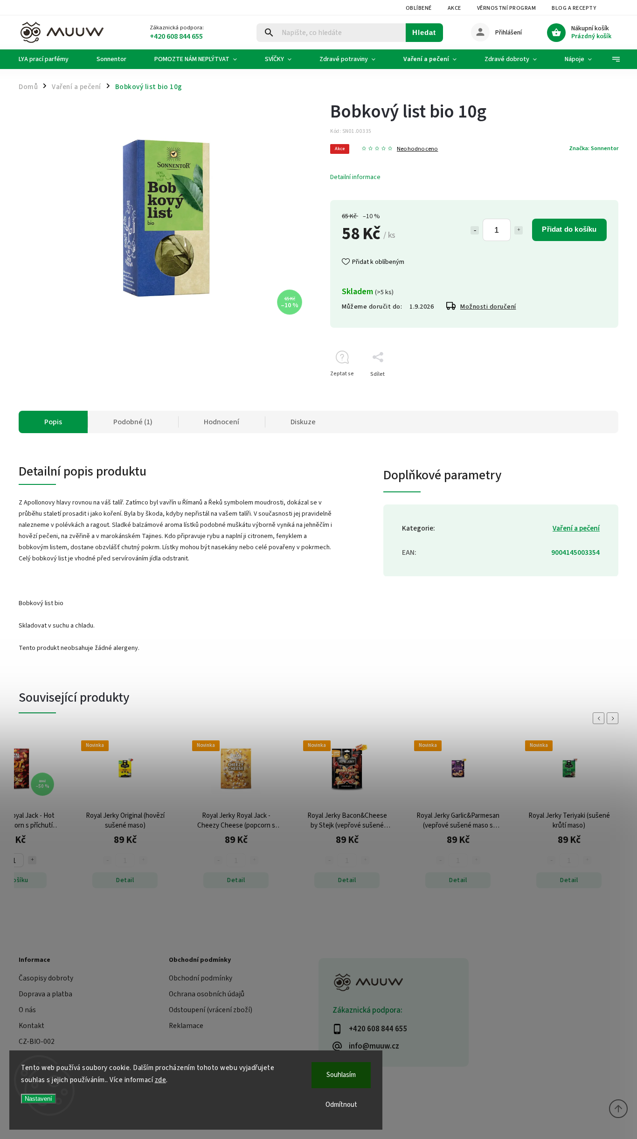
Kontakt (31, 1026)
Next (614, 718)
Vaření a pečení (576, 528)
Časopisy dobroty (46, 978)
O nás (27, 1010)
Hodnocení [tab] (221, 422)
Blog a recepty (574, 8)
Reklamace (186, 1026)
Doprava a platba (45, 994)
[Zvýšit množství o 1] (518, 230)
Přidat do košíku (569, 229)
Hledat (424, 32)
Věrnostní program (506, 8)
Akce (454, 8)
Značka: (593, 148)
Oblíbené (419, 8)
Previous (600, 718)
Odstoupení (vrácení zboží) (210, 1010)
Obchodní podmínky (200, 978)
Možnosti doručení (488, 306)
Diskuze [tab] (303, 422)
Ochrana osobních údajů (206, 994)
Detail (125, 880)
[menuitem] (51, 59)
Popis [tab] (53, 422)
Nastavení (38, 1098)
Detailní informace (355, 177)
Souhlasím (341, 1075)
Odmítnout (341, 1105)
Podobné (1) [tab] (132, 422)
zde (160, 1080)
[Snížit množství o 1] (475, 230)
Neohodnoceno (417, 149)
